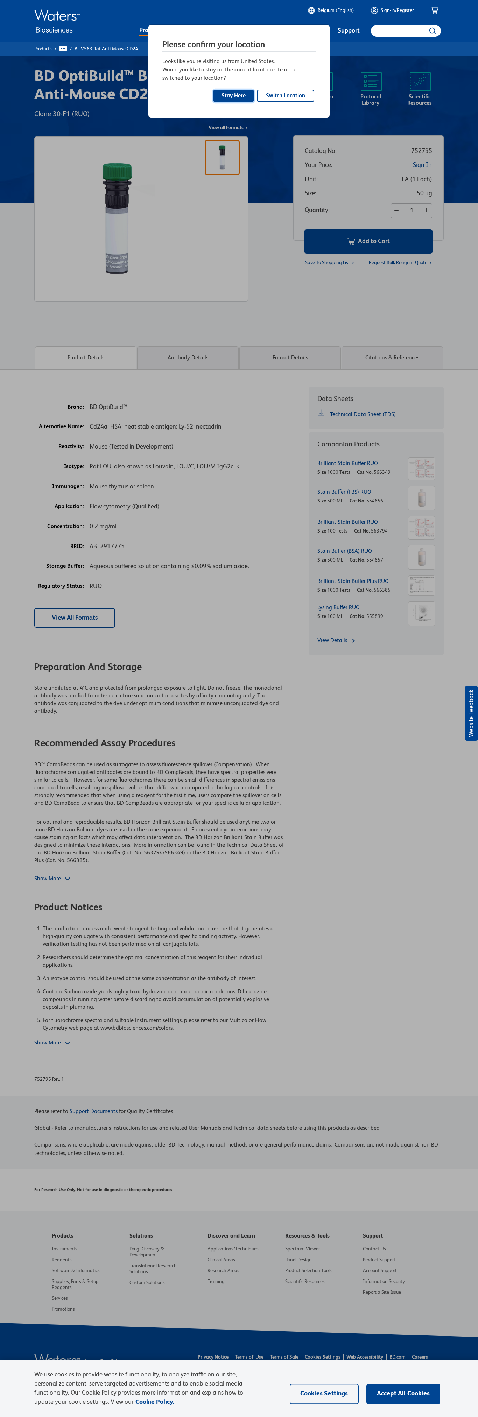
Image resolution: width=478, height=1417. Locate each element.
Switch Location (285, 96)
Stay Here (234, 96)
